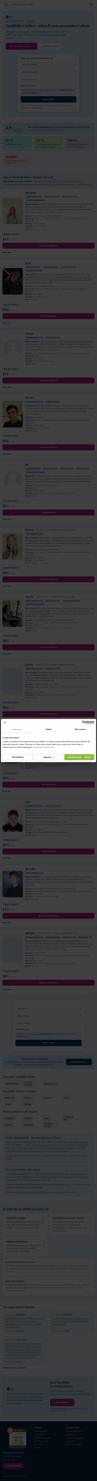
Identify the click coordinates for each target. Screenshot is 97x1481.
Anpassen (47, 757)
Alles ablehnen (18, 757)
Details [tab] (48, 729)
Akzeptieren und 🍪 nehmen (79, 757)
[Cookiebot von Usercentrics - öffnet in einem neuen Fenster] (84, 722)
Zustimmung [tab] (17, 729)
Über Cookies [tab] (80, 729)
